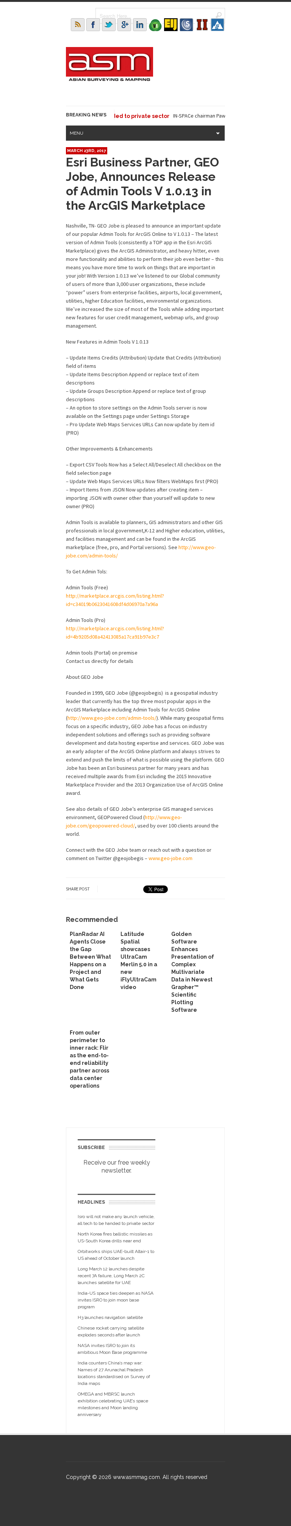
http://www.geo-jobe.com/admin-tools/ (111, 717)
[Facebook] (93, 24)
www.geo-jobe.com (170, 858)
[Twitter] (109, 24)
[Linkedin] (140, 24)
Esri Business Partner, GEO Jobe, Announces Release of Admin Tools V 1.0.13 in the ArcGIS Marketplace (142, 183)
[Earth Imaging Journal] (171, 24)
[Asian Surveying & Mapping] (109, 79)
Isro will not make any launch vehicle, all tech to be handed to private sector (116, 1220)
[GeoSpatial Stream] (217, 24)
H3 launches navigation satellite (110, 1317)
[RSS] (77, 24)
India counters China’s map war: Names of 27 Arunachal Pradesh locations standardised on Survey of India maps (114, 1373)
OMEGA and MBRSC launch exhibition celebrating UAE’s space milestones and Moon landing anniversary (113, 1404)
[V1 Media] (155, 24)
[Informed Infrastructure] (202, 24)
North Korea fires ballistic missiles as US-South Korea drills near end (115, 1237)
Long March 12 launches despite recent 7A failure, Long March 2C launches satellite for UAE (111, 1275)
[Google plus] (124, 24)
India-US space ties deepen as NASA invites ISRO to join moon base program (115, 1300)
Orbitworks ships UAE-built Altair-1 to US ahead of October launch (116, 1255)
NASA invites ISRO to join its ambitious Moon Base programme (112, 1349)
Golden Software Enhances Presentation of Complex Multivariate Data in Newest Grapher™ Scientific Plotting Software (192, 972)
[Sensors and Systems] (186, 24)
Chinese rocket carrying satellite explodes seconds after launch (111, 1331)
